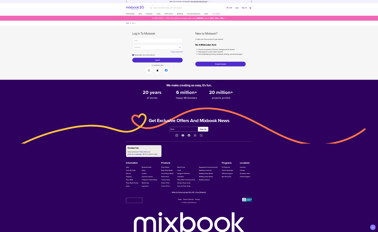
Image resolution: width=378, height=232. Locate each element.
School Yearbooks (227, 170)
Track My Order (131, 170)
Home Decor (168, 14)
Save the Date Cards (183, 186)
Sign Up (244, 8)
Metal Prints (181, 167)
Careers (144, 173)
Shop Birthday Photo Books (199, 1)
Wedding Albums (204, 180)
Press (180, 199)
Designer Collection (183, 173)
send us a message (135, 154)
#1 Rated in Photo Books (149, 180)
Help (127, 167)
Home (127, 23)
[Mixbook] (135, 7)
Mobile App (145, 183)
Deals (206, 14)
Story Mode (129, 180)
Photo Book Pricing (132, 183)
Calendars (149, 14)
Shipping (129, 177)
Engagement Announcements (208, 167)
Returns (128, 173)
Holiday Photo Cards (183, 183)
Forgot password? (177, 52)
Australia (243, 167)
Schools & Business (193, 14)
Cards (158, 14)
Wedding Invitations (205, 170)
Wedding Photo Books (206, 173)
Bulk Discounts (226, 177)
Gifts (140, 14)
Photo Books (130, 14)
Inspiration (145, 186)
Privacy (197, 199)
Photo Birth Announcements (186, 180)
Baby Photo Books (167, 170)
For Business (226, 167)
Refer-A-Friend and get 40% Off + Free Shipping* (189, 192)
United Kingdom (245, 177)
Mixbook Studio (146, 167)
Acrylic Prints (165, 186)
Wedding (180, 14)
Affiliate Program (227, 173)
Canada (242, 170)
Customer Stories (147, 177)
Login (237, 8)
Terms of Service (188, 199)
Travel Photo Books (167, 173)
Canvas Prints (165, 180)
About (143, 170)
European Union (245, 173)
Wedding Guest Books (206, 177)
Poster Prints (165, 183)
